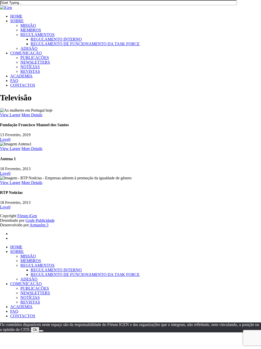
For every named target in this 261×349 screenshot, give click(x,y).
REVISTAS (30, 302)
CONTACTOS (22, 316)
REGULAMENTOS (37, 265)
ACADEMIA (21, 307)
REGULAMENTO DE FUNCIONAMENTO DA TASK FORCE (85, 274)
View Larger (10, 115)
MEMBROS (30, 261)
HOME (16, 247)
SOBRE (17, 251)
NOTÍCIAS (30, 297)
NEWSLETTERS (35, 293)
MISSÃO (28, 256)
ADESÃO (28, 279)
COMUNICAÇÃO (26, 284)
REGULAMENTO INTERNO (56, 270)
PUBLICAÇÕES (34, 288)
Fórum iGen (27, 216)
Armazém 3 (39, 225)
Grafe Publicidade (40, 220)
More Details (31, 115)
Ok (35, 330)
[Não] (41, 331)
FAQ (14, 311)
